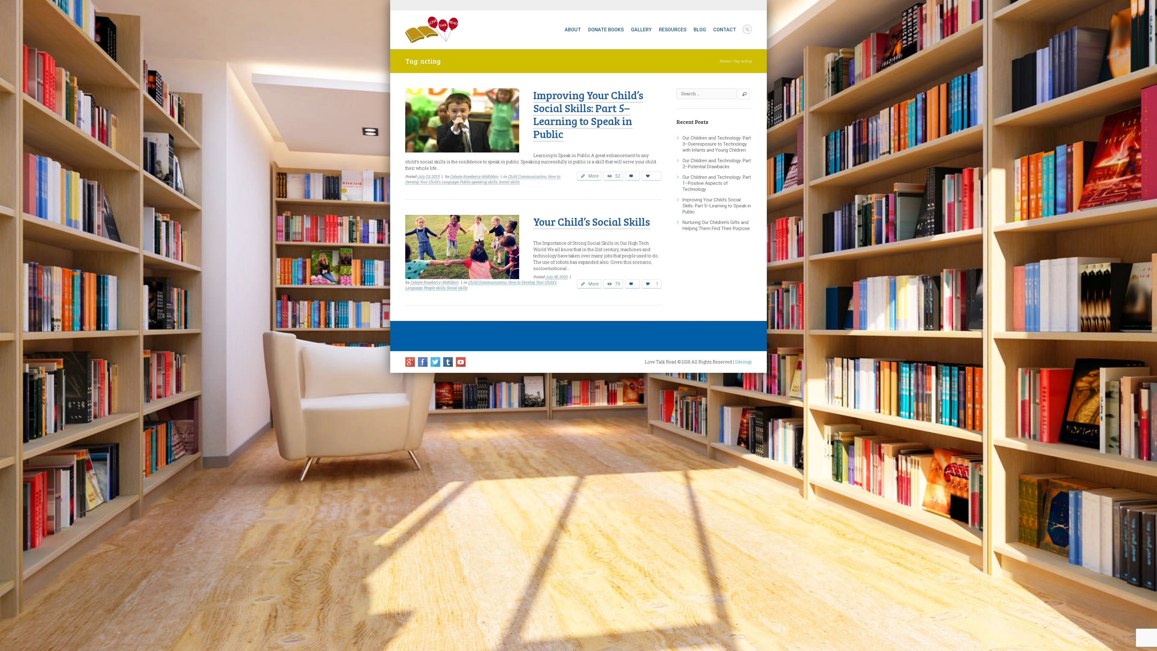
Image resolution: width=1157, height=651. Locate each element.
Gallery (641, 30)
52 (617, 176)
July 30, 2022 (556, 276)
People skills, (435, 287)
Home (725, 60)
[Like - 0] (651, 176)
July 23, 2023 (428, 176)
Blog (700, 30)
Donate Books (606, 30)
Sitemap (743, 362)
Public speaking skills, (479, 181)
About (573, 30)
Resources (672, 30)
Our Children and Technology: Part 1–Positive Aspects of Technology (716, 183)
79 (617, 283)
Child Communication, (527, 176)
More (593, 176)
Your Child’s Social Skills (591, 221)
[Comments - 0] (632, 176)
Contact (724, 30)
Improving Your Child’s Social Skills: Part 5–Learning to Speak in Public (588, 114)
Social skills (509, 181)
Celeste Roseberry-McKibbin (474, 176)
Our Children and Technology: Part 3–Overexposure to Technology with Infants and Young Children (716, 144)
